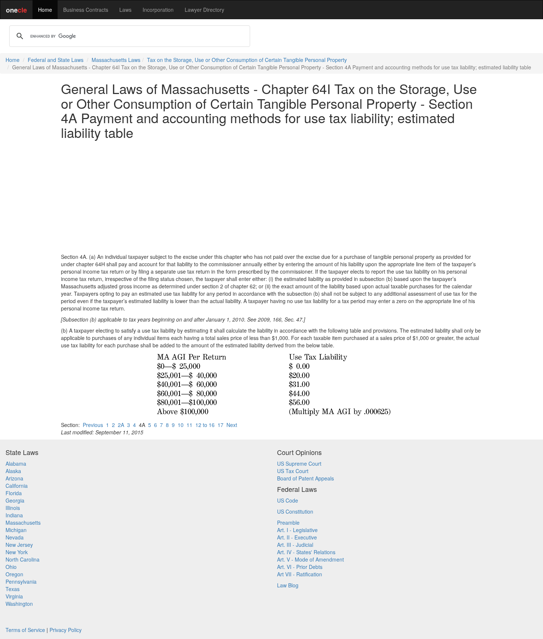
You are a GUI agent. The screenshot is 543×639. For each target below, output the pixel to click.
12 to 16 (205, 424)
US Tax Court (292, 471)
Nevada (15, 537)
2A (121, 424)
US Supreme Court (299, 463)
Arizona (14, 478)
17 (220, 424)
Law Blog (287, 585)
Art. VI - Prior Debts (299, 566)
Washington (19, 603)
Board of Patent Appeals (305, 478)
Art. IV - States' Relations (306, 552)
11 (189, 424)
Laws (125, 9)
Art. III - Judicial (295, 544)
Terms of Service (25, 629)
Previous (93, 424)
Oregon (14, 574)
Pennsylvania (21, 581)
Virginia (14, 596)
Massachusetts (23, 522)
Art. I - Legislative (297, 530)
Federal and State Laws (55, 59)
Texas (13, 589)
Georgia (15, 500)
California (17, 485)
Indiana (14, 515)
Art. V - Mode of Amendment (310, 559)
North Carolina (23, 559)
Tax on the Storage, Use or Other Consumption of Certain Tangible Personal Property (247, 59)
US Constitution (295, 511)
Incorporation (158, 9)
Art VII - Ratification (299, 574)
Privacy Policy (65, 629)
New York (17, 552)
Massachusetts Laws (116, 59)
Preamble (288, 522)
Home (45, 9)
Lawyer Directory (204, 9)
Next (231, 424)
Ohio (11, 566)
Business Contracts (85, 9)
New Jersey (19, 544)
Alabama (16, 463)
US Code (287, 500)
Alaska (13, 471)
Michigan (16, 530)
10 (181, 424)
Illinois (13, 507)
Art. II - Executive (297, 537)
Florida (14, 493)
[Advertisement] (271, 196)
